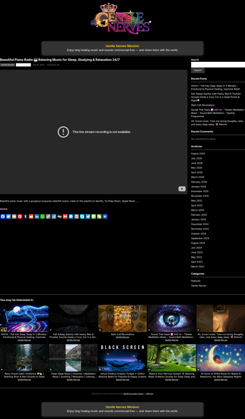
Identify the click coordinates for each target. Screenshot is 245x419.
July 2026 (196, 158)
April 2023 (196, 261)
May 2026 (196, 167)
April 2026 (196, 172)
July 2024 (196, 247)
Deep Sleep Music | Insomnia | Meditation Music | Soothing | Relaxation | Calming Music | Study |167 (73, 376)
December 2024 (200, 224)
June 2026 (197, 163)
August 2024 (198, 243)
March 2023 (197, 266)
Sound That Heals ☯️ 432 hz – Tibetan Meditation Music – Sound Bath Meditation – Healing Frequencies (217, 113)
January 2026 (198, 186)
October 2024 (198, 233)
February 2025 (199, 214)
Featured (195, 280)
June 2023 (197, 252)
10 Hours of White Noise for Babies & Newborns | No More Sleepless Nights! (220, 375)
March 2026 (197, 177)
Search (195, 59)
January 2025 (198, 219)
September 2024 (200, 238)
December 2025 (200, 191)
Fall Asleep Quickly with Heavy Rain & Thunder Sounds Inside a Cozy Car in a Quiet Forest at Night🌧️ (216, 97)
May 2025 (196, 200)
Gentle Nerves (7, 65)
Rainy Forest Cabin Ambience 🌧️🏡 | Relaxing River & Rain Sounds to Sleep (24, 375)
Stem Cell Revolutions (202, 105)
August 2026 (198, 153)
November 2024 (200, 228)
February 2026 (199, 181)
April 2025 (196, 205)
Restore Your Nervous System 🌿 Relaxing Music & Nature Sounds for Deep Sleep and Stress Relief (171, 376)
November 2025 (200, 195)
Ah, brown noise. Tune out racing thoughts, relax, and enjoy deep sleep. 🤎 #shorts (221, 336)
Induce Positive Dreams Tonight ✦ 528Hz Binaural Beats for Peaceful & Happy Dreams (122, 375)
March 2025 (197, 210)
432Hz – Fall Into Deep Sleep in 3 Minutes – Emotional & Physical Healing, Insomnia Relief (24, 337)
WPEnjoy (149, 394)
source (3, 208)
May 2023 (196, 257)
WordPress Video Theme (133, 394)
